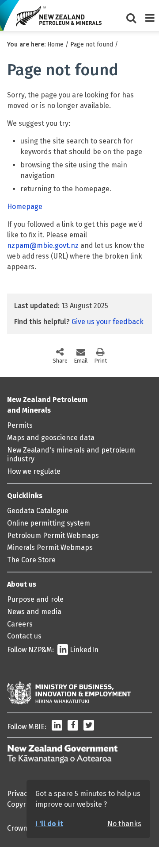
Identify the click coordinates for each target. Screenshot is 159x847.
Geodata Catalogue (37, 511)
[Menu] (149, 15)
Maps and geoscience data (51, 437)
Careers (20, 624)
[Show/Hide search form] (131, 15)
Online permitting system (48, 523)
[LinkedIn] (57, 727)
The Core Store (31, 560)
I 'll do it (49, 824)
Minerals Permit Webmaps (50, 547)
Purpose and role (35, 599)
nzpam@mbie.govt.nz (43, 245)
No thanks (124, 824)
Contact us (24, 636)
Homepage (24, 206)
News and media (34, 611)
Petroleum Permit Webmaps (53, 535)
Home (55, 44)
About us (21, 584)
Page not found (91, 44)
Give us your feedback (108, 321)
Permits (20, 425)
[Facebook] (73, 727)
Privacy (19, 793)
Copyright (23, 804)
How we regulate (34, 471)
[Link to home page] (59, 16)
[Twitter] (88, 727)
